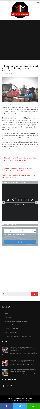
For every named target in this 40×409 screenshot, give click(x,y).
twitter (20, 406)
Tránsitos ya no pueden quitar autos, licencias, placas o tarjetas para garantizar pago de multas (23, 348)
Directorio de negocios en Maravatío (16, 321)
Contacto (8, 317)
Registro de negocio (11, 332)
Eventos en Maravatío (12, 325)
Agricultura (23, 158)
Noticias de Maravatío (9, 158)
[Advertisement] (20, 40)
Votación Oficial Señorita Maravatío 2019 (18, 336)
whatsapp (33, 406)
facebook (6, 406)
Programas (23, 160)
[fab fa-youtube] (11, 385)
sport (13, 235)
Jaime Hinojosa (15, 160)
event (23, 235)
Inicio (6, 313)
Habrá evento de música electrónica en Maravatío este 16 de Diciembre (22, 361)
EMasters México (24, 400)
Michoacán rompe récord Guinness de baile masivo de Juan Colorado (23, 370)
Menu (38, 3)
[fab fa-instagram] (7, 385)
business (18, 235)
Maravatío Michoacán (11, 328)
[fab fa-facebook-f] (3, 385)
